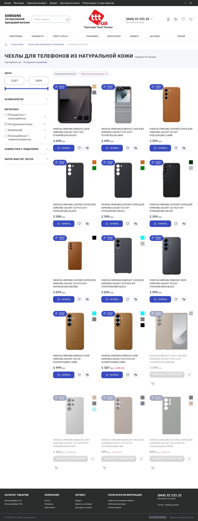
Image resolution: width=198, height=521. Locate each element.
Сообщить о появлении (167, 367)
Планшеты (38, 36)
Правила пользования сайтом (121, 493)
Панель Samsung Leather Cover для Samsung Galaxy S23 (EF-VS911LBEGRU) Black (120, 206)
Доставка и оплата (70, 3)
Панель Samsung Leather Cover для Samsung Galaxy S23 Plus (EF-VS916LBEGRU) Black (75, 206)
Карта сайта (50, 500)
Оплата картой (114, 500)
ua (190, 3)
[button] (75, 104)
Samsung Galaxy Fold (13, 496)
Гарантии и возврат (37, 3)
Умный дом (181, 37)
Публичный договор (117, 496)
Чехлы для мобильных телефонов (46, 44)
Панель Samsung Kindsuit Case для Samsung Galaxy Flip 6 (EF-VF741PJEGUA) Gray (121, 132)
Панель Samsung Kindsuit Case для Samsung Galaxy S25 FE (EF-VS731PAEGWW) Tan (122, 436)
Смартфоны (15, 36)
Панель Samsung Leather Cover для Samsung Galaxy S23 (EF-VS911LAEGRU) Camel (169, 132)
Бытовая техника (155, 37)
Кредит (53, 3)
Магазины (19, 3)
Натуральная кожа (20, 124)
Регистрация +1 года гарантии (98, 3)
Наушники (92, 36)
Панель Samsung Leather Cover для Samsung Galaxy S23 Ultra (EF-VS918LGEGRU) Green (168, 436)
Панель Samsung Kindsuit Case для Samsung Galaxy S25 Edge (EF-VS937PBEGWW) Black (119, 281)
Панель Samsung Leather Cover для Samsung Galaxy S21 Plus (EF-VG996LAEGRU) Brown (71, 281)
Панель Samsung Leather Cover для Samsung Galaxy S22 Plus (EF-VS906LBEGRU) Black (171, 206)
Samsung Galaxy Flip (13, 493)
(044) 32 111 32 (137, 19)
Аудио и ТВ (134, 37)
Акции (7, 3)
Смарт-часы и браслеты (60, 37)
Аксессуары (114, 36)
